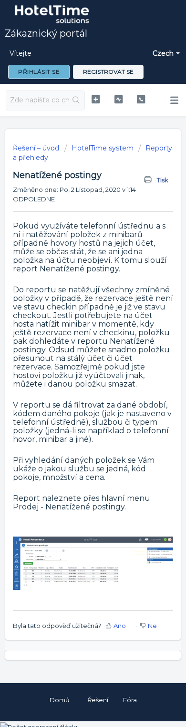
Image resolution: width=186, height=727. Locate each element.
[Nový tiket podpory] (95, 99)
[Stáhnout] (75, 361)
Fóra (130, 700)
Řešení (97, 700)
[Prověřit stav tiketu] (118, 99)
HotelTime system (103, 148)
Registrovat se (108, 71)
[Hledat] (76, 100)
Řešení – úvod (37, 148)
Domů (60, 700)
